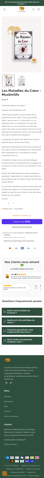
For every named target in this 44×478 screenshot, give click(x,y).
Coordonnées (31, 472)
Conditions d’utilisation (32, 469)
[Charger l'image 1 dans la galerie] (8, 81)
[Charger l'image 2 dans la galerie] (22, 81)
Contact (7, 411)
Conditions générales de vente (16, 475)
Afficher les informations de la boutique (19, 241)
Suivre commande (11, 416)
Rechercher (8, 401)
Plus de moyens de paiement (22, 227)
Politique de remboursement (30, 465)
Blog (6, 406)
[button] (4, 9)
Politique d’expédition (18, 472)
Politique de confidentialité (14, 469)
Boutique (7, 396)
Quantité (5, 199)
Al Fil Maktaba (14, 465)
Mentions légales (33, 475)
